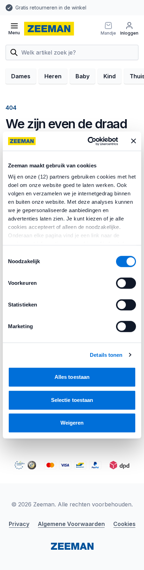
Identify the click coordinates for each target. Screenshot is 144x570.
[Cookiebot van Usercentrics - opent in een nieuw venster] (89, 141)
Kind (109, 76)
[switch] (126, 283)
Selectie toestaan (72, 400)
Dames (20, 76)
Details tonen (106, 355)
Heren (53, 76)
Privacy (19, 523)
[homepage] (49, 29)
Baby (82, 76)
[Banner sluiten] (133, 141)
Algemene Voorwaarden (71, 523)
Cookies (124, 523)
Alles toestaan (72, 377)
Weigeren (72, 423)
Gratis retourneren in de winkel (50, 7)
